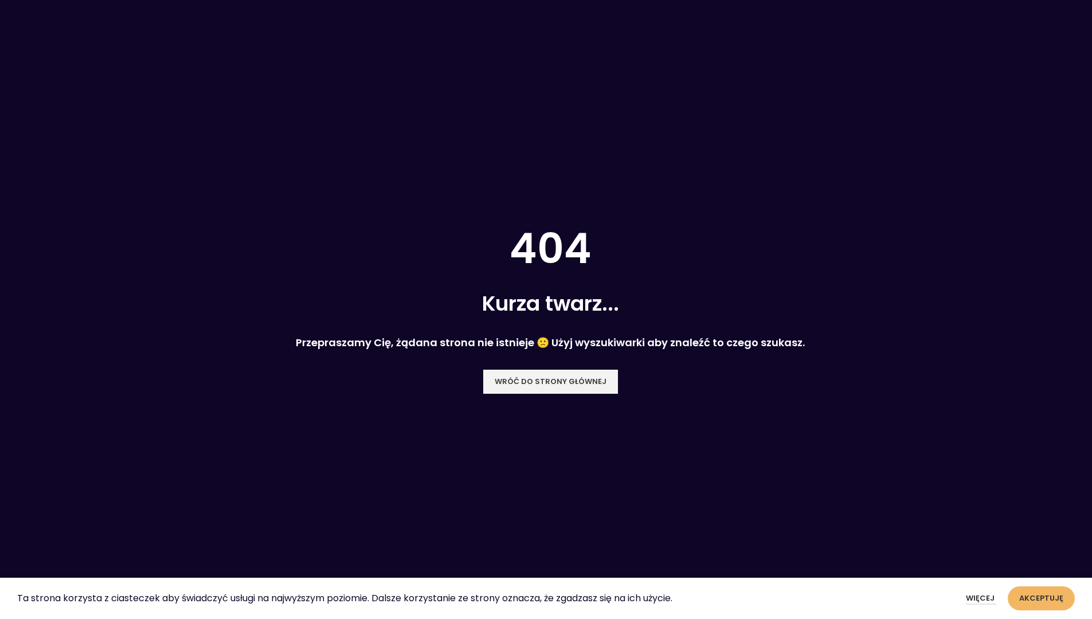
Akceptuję (1041, 598)
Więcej (981, 598)
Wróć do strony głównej (550, 381)
